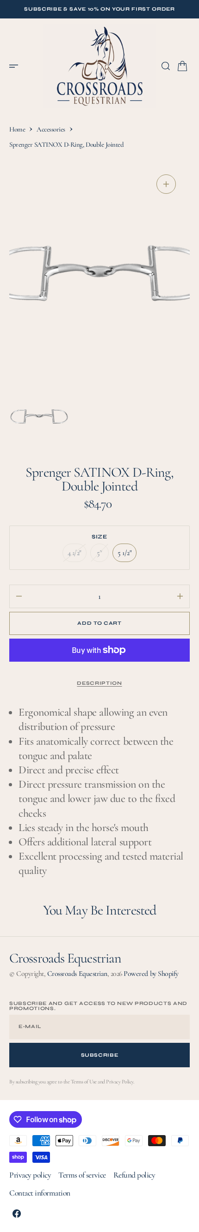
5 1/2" (127, 555)
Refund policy (134, 1175)
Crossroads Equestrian (77, 973)
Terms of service (82, 1175)
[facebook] (16, 1213)
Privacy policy (30, 1175)
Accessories (51, 129)
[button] (16, 66)
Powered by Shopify (151, 973)
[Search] (165, 66)
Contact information (39, 1193)
